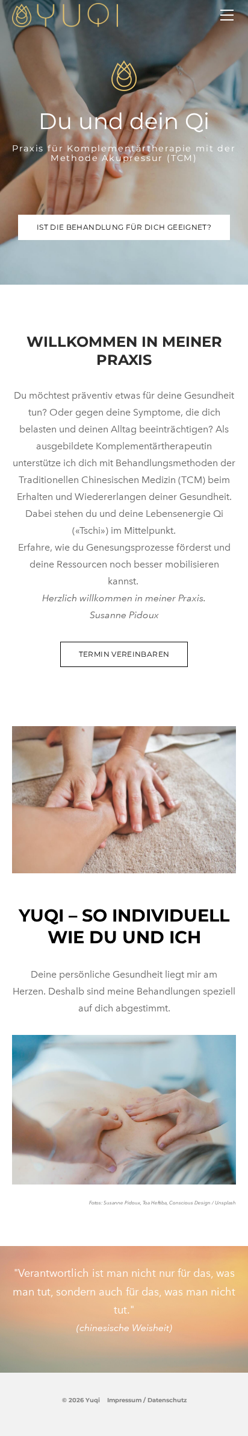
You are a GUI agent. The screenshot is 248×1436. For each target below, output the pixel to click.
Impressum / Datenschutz (147, 1400)
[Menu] (227, 15)
